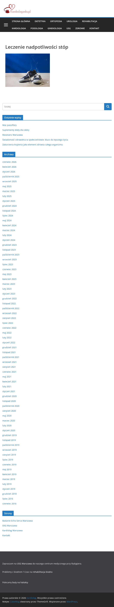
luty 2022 (6, 337)
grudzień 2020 (9, 396)
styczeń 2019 (8, 488)
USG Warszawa (24, 563)
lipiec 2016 (7, 498)
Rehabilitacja (89, 21)
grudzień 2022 (9, 298)
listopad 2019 (9, 440)
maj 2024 (6, 220)
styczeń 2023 (8, 293)
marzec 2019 (8, 479)
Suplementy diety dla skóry (15, 130)
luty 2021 (6, 386)
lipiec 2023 (7, 264)
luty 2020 (6, 425)
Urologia (72, 21)
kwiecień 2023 (9, 279)
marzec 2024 (8, 230)
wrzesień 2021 (9, 362)
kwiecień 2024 (9, 225)
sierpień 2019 (9, 454)
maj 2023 (6, 274)
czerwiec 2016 (9, 503)
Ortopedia (56, 21)
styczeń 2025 (8, 201)
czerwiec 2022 (9, 327)
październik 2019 (10, 445)
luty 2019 (6, 484)
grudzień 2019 (9, 435)
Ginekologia (55, 28)
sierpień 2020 (9, 410)
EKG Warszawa (9, 525)
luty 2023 (6, 288)
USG (68, 28)
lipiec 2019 (7, 459)
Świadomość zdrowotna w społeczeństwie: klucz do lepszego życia (35, 139)
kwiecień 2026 (9, 166)
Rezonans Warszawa (12, 134)
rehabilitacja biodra (42, 571)
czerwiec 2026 (9, 161)
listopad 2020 (9, 401)
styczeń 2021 (8, 391)
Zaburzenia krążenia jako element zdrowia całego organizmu (32, 144)
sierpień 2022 (9, 318)
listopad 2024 (9, 210)
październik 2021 (10, 357)
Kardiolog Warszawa (12, 530)
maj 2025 (6, 186)
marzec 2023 (8, 283)
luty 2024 (6, 235)
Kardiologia (19, 28)
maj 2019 (6, 469)
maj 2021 (6, 376)
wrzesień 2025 (9, 181)
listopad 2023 (9, 249)
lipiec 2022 (7, 323)
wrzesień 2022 (9, 313)
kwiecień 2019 (9, 474)
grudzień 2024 (9, 205)
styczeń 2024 (8, 240)
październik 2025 (10, 176)
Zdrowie (80, 28)
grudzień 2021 (9, 347)
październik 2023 (10, 254)
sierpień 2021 (9, 366)
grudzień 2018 (9, 493)
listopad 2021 (9, 352)
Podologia (37, 28)
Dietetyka (40, 21)
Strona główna (21, 21)
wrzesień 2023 (9, 259)
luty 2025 (6, 196)
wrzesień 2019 (9, 449)
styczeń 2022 (8, 342)
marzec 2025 (8, 191)
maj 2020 (6, 415)
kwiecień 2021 (9, 381)
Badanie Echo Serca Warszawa (17, 520)
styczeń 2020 (8, 430)
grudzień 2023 (9, 244)
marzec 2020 (8, 420)
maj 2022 (6, 332)
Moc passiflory (9, 125)
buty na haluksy (20, 582)
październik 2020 (10, 406)
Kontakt (94, 28)
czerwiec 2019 (9, 464)
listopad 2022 (9, 303)
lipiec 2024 (7, 215)
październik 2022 (10, 308)
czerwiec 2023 (9, 269)
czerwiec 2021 (9, 371)
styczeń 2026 (8, 171)
